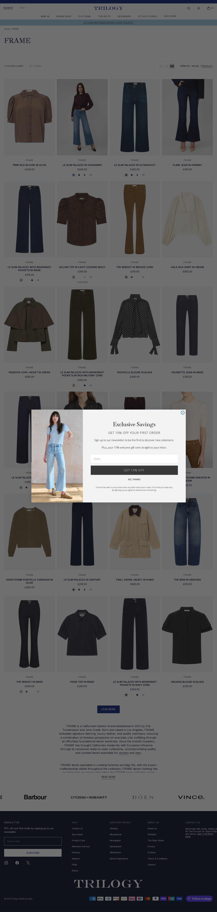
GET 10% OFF (134, 470)
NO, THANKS (134, 479)
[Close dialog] (182, 412)
